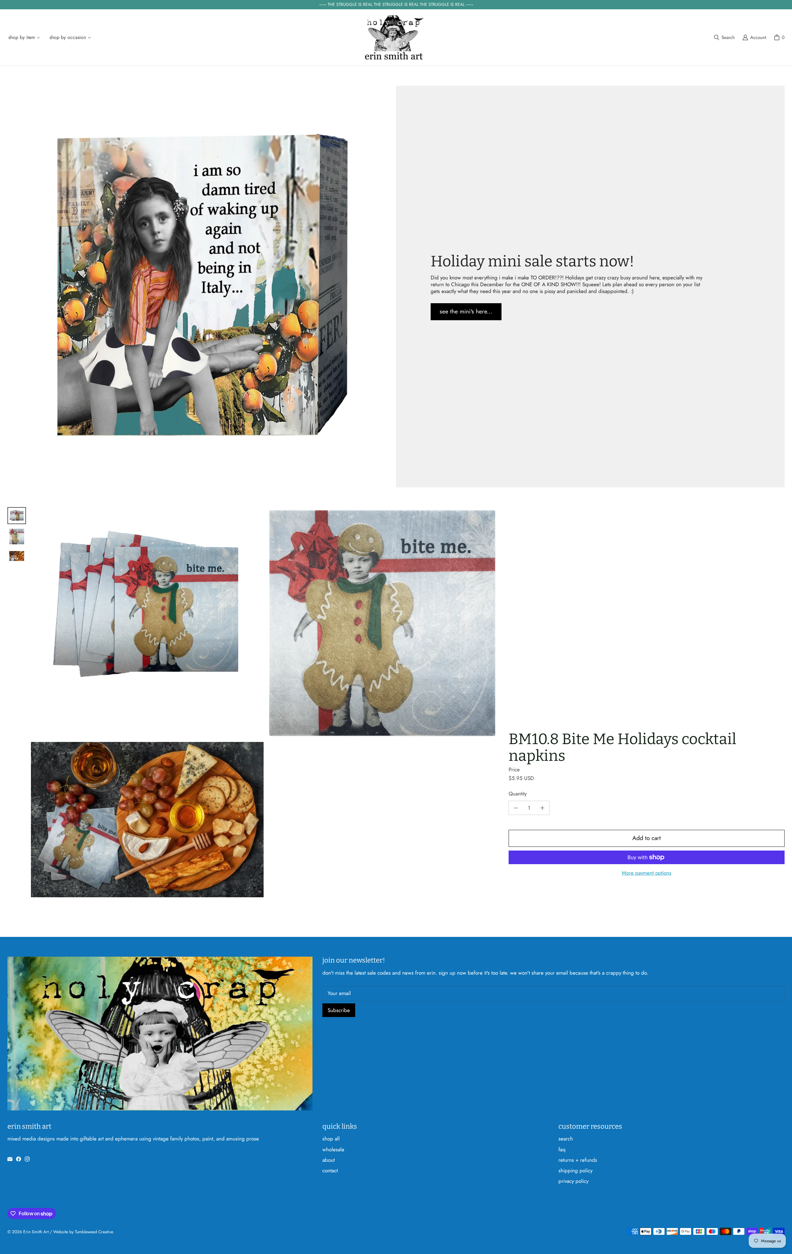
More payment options (646, 872)
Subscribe (339, 1010)
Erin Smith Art (36, 1232)
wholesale (333, 1149)
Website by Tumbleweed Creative (83, 1232)
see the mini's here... (466, 311)
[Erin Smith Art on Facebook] (18, 1159)
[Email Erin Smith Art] (10, 1159)
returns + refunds (577, 1160)
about (328, 1160)
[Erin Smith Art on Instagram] (27, 1159)
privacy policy (573, 1181)
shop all (331, 1138)
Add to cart (646, 838)
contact (330, 1170)
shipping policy (575, 1170)
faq (562, 1149)
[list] (265, 702)
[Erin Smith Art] (394, 37)
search (565, 1138)
